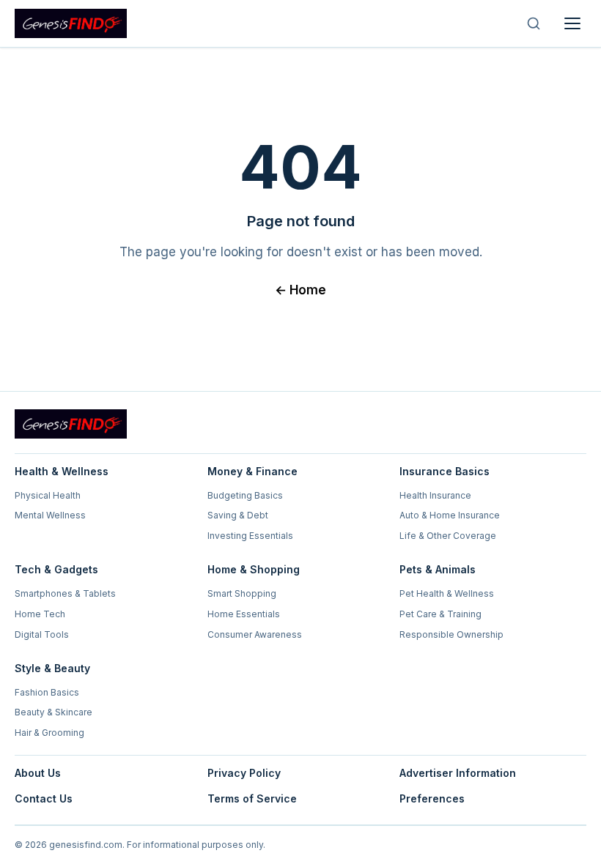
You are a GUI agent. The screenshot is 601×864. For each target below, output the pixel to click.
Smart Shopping (241, 593)
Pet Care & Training (440, 613)
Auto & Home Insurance (449, 515)
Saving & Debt (237, 515)
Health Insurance (435, 495)
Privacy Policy (244, 773)
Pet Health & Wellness (446, 593)
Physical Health (48, 495)
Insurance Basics (444, 471)
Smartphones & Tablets (65, 593)
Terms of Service (252, 798)
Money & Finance (252, 471)
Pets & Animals (437, 569)
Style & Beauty (52, 668)
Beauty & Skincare (53, 712)
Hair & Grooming (49, 732)
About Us (38, 773)
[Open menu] (572, 23)
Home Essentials (243, 613)
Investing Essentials (250, 535)
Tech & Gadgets (56, 569)
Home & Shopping (253, 569)
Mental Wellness (50, 515)
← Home (300, 290)
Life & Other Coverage (447, 535)
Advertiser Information (457, 773)
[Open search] (533, 23)
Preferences (432, 798)
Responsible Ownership (451, 634)
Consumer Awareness (254, 634)
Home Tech (40, 613)
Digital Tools (42, 634)
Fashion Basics (47, 692)
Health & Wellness (61, 471)
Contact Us (44, 798)
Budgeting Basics (245, 495)
